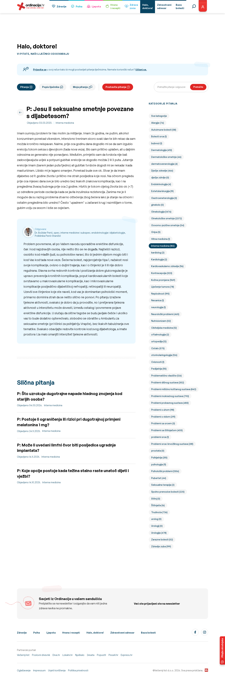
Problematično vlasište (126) (166, 375)
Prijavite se (39, 69)
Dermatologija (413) (161, 150)
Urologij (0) (157, 525)
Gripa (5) (155, 232)
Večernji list (23, 655)
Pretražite (198, 87)
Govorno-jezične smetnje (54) (167, 225)
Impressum (39, 670)
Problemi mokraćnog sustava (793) (170, 396)
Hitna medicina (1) (160, 239)
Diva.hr (56, 655)
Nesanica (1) (157, 300)
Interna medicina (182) (163, 245)
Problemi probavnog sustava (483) (170, 402)
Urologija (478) (159, 532)
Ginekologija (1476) (161, 211)
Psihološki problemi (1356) (165, 471)
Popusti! (101, 655)
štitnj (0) (155, 498)
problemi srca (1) (160, 437)
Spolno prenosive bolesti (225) (167, 491)
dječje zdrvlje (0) (160, 177)
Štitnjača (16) (158, 505)
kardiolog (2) (157, 252)
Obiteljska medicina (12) (164, 327)
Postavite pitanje (116, 87)
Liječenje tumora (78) (162, 286)
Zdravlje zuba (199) (161, 546)
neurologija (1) (158, 307)
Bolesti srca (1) (159, 136)
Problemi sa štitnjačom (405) (167, 430)
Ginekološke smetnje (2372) (166, 218)
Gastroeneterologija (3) (164, 198)
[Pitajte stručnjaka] (222, 650)
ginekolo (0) (157, 204)
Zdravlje (61, 6)
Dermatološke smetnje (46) (166, 157)
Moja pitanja (80, 87)
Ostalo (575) (158, 348)
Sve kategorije (159, 115)
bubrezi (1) (156, 143)
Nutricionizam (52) (161, 320)
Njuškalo (79, 655)
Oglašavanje (24, 670)
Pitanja (24, 87)
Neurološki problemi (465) (165, 314)
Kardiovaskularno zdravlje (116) (167, 266)
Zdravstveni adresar (122, 632)
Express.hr (126, 655)
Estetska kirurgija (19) (162, 191)
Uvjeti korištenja (57, 670)
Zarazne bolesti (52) (162, 539)
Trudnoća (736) (159, 512)
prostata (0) (157, 450)
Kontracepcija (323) (161, 273)
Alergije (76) (157, 122)
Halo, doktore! (95, 632)
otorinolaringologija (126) (164, 355)
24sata (90, 655)
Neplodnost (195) (160, 293)
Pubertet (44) (158, 478)
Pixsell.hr (113, 655)
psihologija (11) (158, 464)
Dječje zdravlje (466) (162, 170)
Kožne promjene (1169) (163, 280)
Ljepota (96, 6)
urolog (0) (156, 519)
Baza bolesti (148, 632)
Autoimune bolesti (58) (163, 129)
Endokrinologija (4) (161, 184)
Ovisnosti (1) (157, 362)
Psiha (79, 6)
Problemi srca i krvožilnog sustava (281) (172, 444)
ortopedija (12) (159, 341)
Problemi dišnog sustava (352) (167, 382)
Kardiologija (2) (159, 259)
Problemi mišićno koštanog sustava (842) (173, 389)
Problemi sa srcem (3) (163, 423)
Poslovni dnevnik (41, 655)
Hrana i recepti (71, 632)
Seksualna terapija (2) (162, 484)
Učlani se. (141, 69)
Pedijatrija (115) (159, 368)
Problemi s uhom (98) (162, 409)
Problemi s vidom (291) (163, 416)
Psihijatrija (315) (159, 457)
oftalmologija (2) (160, 334)
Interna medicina (65, 122)
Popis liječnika (50, 87)
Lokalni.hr (67, 655)
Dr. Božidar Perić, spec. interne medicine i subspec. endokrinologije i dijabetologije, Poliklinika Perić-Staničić (80, 234)
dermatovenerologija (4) (164, 163)
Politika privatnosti (78, 670)
